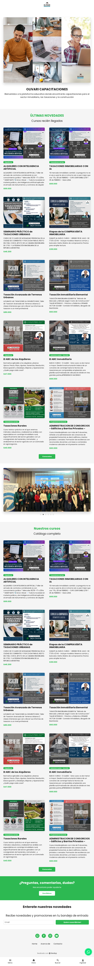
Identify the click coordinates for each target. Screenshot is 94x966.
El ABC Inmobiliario (60, 359)
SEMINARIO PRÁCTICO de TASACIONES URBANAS (17, 233)
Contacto (58, 943)
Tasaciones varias (57, 162)
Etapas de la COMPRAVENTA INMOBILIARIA (65, 233)
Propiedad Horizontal (58, 422)
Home (34, 943)
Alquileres (8, 162)
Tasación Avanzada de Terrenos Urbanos (22, 296)
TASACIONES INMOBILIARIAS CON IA (68, 167)
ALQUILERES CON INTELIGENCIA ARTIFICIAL (21, 167)
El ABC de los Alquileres (16, 359)
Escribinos (47, 893)
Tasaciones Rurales (15, 425)
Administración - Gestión (59, 355)
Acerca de (45, 943)
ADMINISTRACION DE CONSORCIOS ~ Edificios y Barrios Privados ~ (69, 427)
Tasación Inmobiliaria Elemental (68, 294)
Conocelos (47, 456)
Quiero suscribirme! (72, 922)
